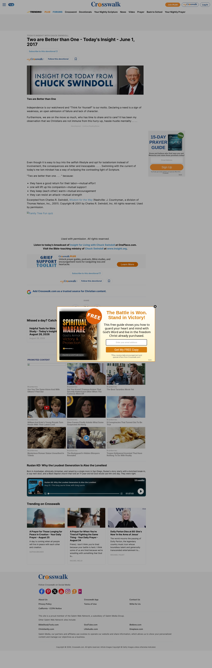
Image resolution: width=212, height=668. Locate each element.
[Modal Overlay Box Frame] (106, 334)
